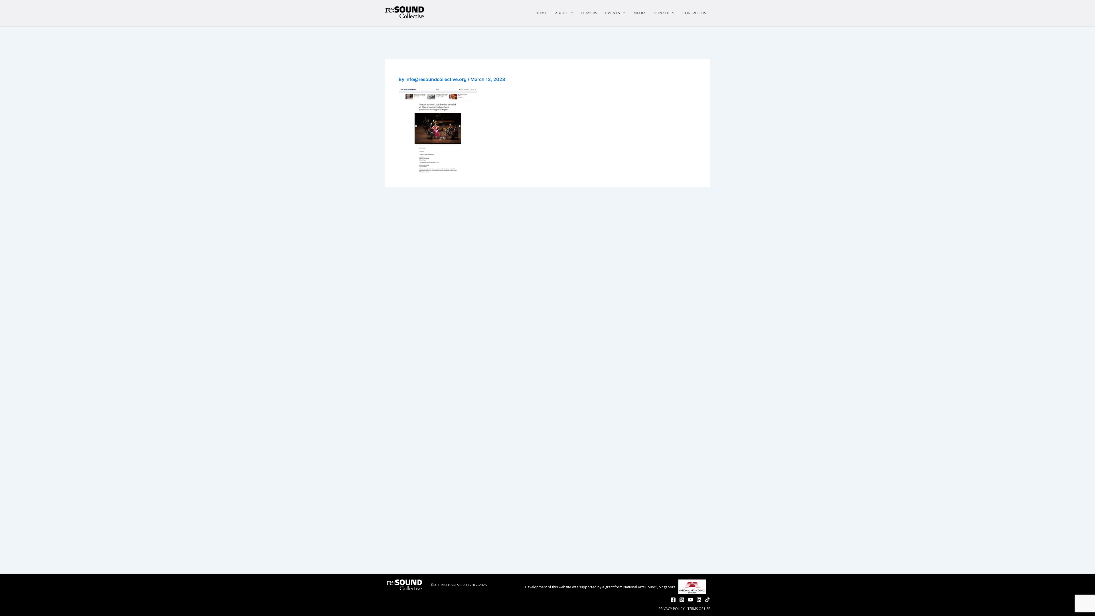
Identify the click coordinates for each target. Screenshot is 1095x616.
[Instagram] (681, 599)
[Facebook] (673, 599)
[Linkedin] (698, 599)
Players (589, 13)
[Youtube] (690, 599)
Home (541, 13)
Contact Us (694, 13)
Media (639, 13)
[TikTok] (707, 599)
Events (612, 13)
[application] (570, 13)
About (561, 13)
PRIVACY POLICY (672, 608)
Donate (661, 13)
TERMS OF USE (699, 608)
